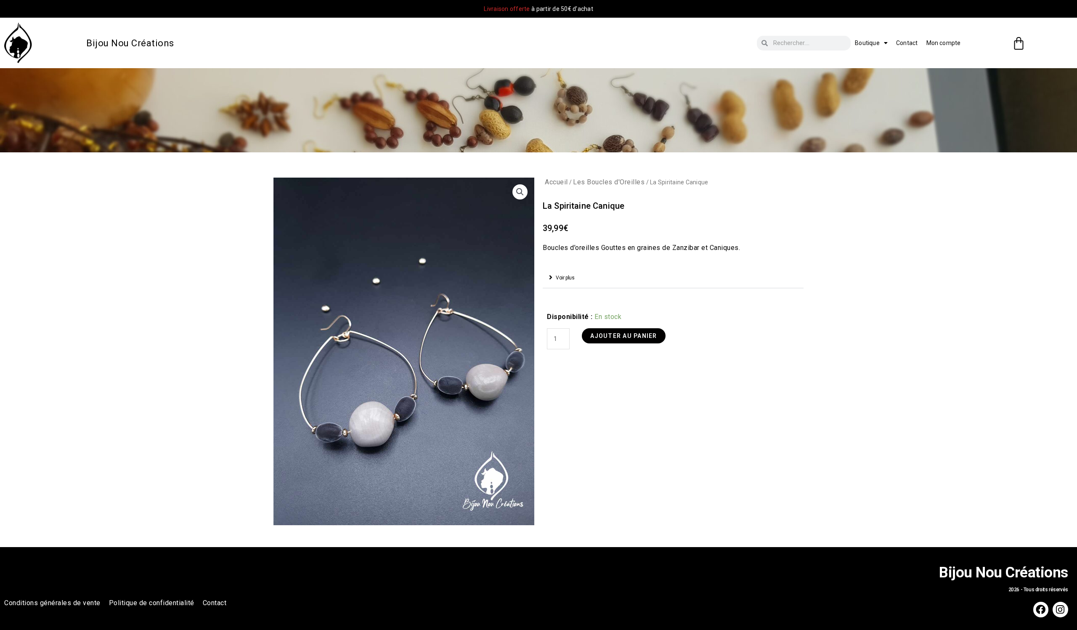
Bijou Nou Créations (130, 43)
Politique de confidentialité (151, 603)
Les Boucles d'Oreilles (609, 182)
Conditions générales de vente (52, 603)
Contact (907, 43)
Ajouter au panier (623, 335)
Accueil (556, 182)
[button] (673, 278)
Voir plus (565, 278)
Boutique (867, 43)
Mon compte (943, 43)
